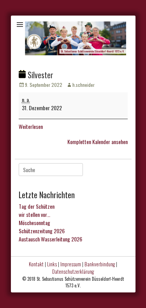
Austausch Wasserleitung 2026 (50, 239)
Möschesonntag (34, 222)
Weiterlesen (31, 126)
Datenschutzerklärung (73, 271)
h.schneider (83, 84)
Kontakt (36, 264)
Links (52, 264)
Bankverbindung (99, 264)
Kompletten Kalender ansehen (97, 141)
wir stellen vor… (34, 214)
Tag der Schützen (37, 206)
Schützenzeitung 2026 (42, 231)
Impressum (70, 264)
